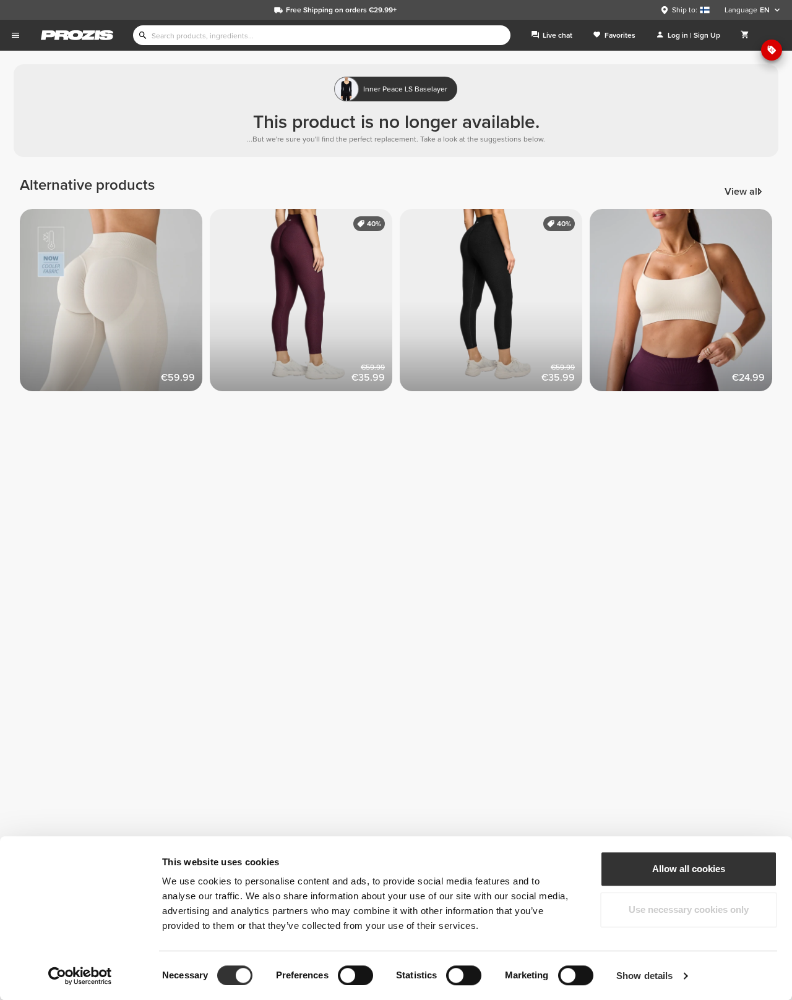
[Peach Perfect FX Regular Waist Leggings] (305, 304)
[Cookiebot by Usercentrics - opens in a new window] (80, 976)
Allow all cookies (688, 868)
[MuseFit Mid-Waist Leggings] (115, 304)
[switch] (355, 975)
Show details (644, 975)
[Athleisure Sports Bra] (685, 304)
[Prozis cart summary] (745, 35)
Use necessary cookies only (689, 909)
